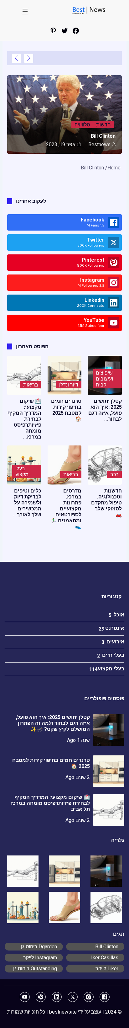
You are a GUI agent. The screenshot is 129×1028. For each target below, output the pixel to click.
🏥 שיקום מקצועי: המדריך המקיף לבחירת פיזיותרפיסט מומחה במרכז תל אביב (50, 803)
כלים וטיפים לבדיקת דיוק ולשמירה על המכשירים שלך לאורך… (27, 503)
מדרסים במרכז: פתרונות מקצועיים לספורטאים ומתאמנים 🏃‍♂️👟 (65, 509)
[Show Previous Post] (28, 58)
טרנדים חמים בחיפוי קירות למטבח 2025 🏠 (66, 410)
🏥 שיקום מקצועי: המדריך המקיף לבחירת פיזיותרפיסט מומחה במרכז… (24, 419)
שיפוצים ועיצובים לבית (104, 379)
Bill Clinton (103, 136)
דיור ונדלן (68, 385)
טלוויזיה (82, 125)
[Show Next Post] (16, 58)
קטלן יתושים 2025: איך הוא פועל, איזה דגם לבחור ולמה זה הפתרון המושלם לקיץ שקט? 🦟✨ (53, 723)
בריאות (30, 385)
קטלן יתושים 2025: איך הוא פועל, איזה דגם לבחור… (105, 410)
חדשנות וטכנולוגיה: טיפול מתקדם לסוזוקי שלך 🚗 (106, 503)
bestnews (99, 144)
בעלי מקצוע (21, 471)
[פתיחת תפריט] (25, 10)
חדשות (103, 125)
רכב (114, 474)
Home (114, 168)
